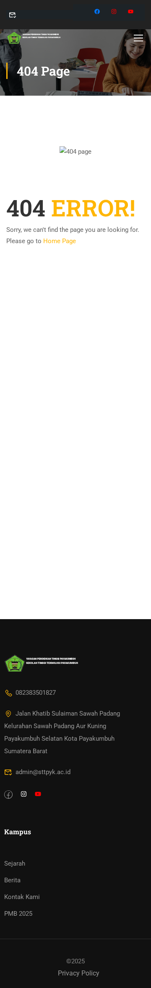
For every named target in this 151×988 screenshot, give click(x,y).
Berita (12, 880)
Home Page (59, 241)
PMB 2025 (18, 913)
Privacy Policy (78, 973)
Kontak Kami (22, 897)
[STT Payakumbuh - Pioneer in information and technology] (33, 37)
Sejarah (14, 863)
